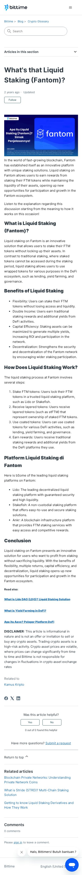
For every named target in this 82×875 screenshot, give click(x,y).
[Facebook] (6, 698)
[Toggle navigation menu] (70, 7)
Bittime (8, 21)
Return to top (14, 757)
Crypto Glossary (38, 21)
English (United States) (58, 866)
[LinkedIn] (18, 698)
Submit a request (58, 743)
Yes (30, 722)
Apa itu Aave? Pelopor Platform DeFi (29, 621)
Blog (20, 21)
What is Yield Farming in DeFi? (25, 610)
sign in (18, 842)
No (52, 722)
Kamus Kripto (14, 684)
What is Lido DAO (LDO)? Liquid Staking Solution (37, 599)
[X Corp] (12, 698)
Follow (12, 99)
